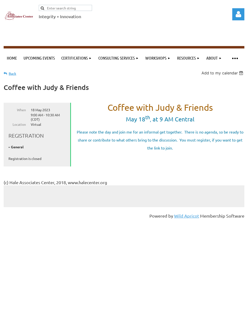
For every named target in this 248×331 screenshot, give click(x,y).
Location (19, 124)
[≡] (234, 58)
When (21, 110)
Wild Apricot (186, 215)
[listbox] (223, 73)
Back (12, 73)
